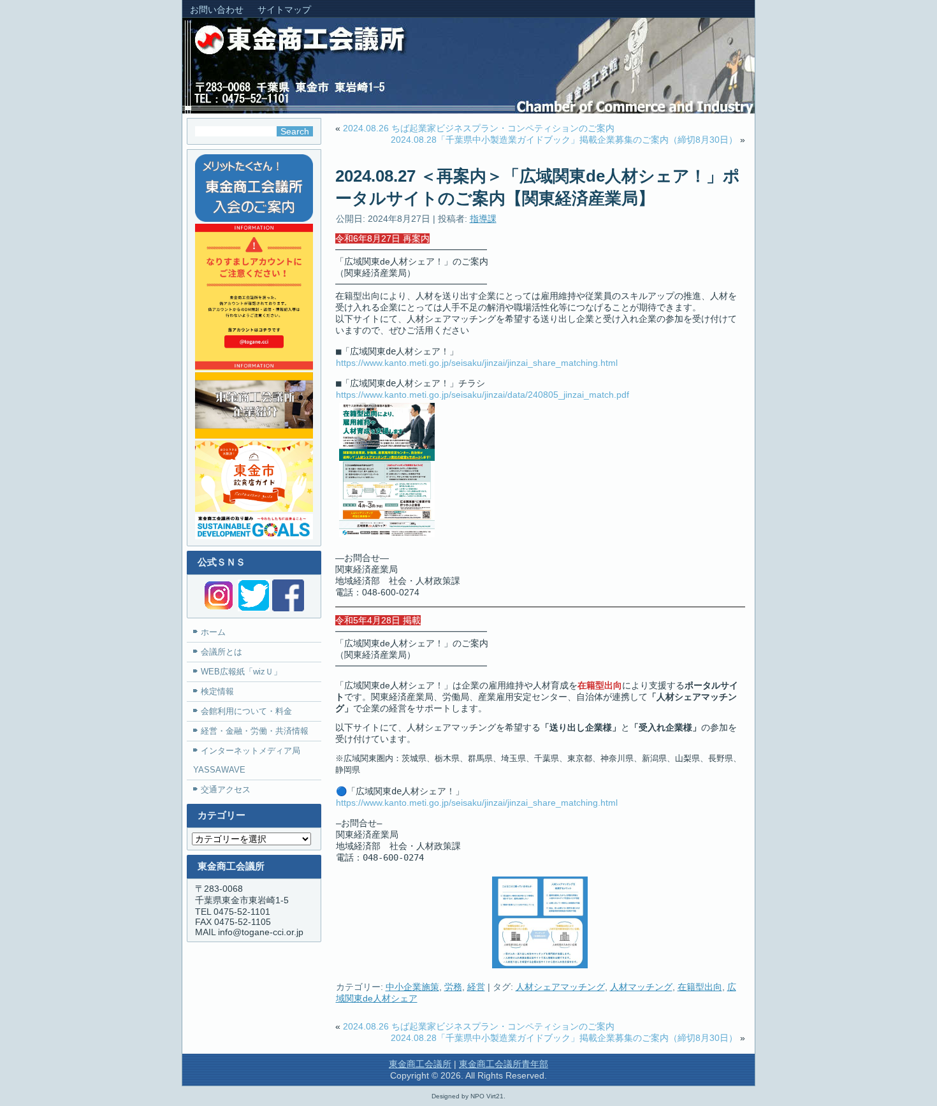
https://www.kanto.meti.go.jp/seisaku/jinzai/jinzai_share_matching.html (477, 363)
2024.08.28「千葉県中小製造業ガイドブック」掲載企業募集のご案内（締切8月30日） (564, 140)
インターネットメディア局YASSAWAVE (246, 760)
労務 (453, 987)
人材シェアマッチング (560, 987)
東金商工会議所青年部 (503, 1064)
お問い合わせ (216, 9)
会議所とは (221, 652)
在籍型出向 (700, 987)
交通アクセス (226, 789)
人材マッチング (641, 987)
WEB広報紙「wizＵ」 (241, 671)
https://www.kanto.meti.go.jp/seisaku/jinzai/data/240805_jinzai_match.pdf (482, 394)
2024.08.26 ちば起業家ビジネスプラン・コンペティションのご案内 (478, 128)
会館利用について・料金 (246, 711)
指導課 (483, 219)
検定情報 (217, 691)
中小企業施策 (412, 987)
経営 (476, 987)
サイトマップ (284, 9)
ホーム (213, 632)
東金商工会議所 (420, 1064)
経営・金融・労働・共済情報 (255, 731)
